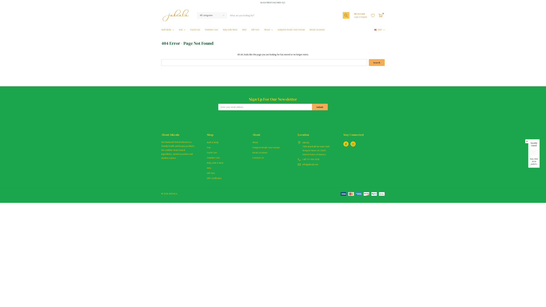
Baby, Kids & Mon (215, 162)
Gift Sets (211, 173)
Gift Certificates (214, 178)
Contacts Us (258, 157)
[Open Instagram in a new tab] (353, 144)
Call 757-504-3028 (310, 159)
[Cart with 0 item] (380, 15)
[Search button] (346, 15)
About (267, 29)
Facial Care (212, 152)
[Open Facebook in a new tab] (346, 144)
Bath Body (166, 29)
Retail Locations (259, 152)
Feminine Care (213, 157)
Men (209, 167)
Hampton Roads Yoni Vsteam (266, 147)
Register (364, 17)
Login (356, 17)
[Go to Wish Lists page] (373, 15)
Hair (181, 29)
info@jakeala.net (310, 164)
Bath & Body (213, 142)
